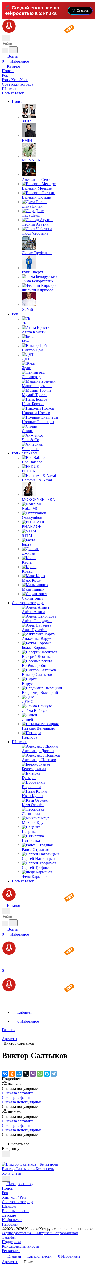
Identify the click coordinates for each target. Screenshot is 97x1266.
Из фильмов (12, 1220)
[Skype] (47, 1074)
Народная (10, 1224)
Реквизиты (11, 1251)
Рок (5, 1193)
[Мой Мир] (19, 1074)
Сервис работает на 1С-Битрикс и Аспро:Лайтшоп (40, 1233)
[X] (26, 1074)
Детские (9, 1215)
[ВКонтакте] (5, 1074)
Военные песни (15, 1211)
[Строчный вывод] (6, 1139)
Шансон (9, 1206)
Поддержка (11, 1242)
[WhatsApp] (40, 1074)
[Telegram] (54, 1074)
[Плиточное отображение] (3, 1139)
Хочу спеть (11, 1173)
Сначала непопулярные (22, 1102)
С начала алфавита (18, 1093)
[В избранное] (6, 1154)
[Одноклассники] (12, 1074)
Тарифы (9, 1237)
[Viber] (33, 1074)
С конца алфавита (17, 1097)
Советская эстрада (17, 1202)
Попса (7, 1188)
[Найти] (13, 49)
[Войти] (4, 965)
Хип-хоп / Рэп (14, 1197)
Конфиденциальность (20, 1246)
